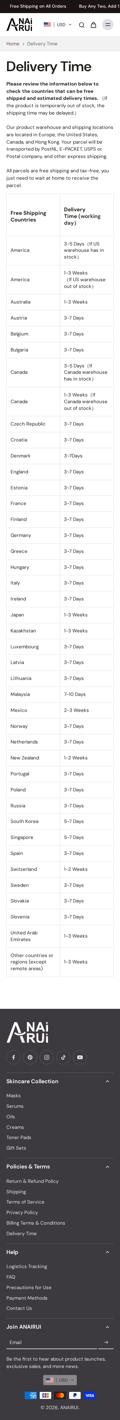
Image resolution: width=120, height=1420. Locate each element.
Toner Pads (18, 1137)
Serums (15, 1106)
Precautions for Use (29, 1287)
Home (13, 44)
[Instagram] (47, 1057)
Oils (10, 1117)
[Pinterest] (30, 1057)
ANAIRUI (69, 1407)
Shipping (16, 1192)
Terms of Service (25, 1202)
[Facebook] (13, 1057)
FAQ (10, 1277)
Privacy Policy (22, 1212)
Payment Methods (27, 1298)
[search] (82, 24)
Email (15, 1342)
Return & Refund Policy (32, 1181)
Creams (15, 1127)
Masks (13, 1095)
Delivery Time (21, 1233)
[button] (58, 24)
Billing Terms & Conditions (35, 1223)
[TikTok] (63, 1057)
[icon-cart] (93, 24)
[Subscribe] (106, 1342)
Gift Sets (16, 1148)
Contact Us (19, 1308)
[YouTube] (80, 1057)
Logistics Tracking (26, 1266)
